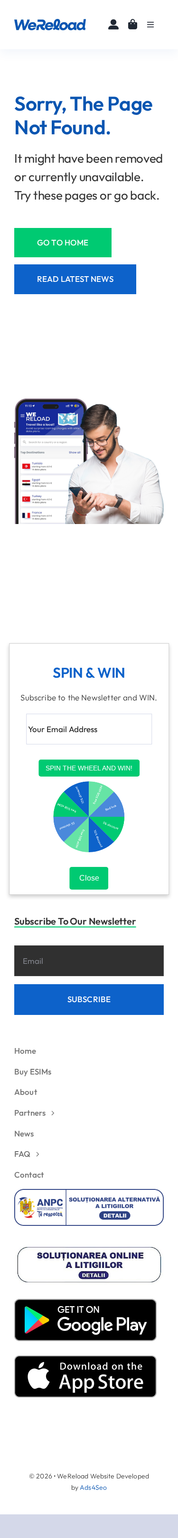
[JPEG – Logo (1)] (50, 23)
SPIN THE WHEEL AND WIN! (89, 768)
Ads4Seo (93, 1487)
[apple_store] (85, 1359)
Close (89, 878)
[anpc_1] (89, 1193)
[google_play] (85, 1303)
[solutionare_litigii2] (89, 1249)
